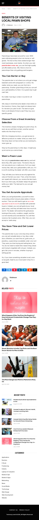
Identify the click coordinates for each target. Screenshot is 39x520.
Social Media (6, 486)
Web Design (5, 492)
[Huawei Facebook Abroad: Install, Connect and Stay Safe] (7, 411)
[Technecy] (19, 3)
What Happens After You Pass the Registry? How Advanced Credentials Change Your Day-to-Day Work (19, 317)
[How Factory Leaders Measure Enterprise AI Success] (7, 431)
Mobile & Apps (6, 477)
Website (4, 498)
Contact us (13, 510)
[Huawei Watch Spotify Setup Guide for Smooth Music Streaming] (7, 421)
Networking (5, 480)
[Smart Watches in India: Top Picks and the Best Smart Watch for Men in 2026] (19, 335)
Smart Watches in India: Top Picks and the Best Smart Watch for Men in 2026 (19, 349)
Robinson (10, 25)
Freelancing (5, 466)
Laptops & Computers (8, 471)
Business (4, 460)
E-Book (4, 463)
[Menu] (3, 3)
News (3, 13)
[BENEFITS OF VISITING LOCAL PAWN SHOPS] (19, 40)
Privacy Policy (24, 510)
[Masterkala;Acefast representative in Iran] (7, 402)
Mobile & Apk (6, 474)
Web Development (7, 495)
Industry (4, 469)
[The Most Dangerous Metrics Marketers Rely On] (19, 366)
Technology (5, 489)
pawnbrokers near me (10, 65)
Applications (5, 457)
